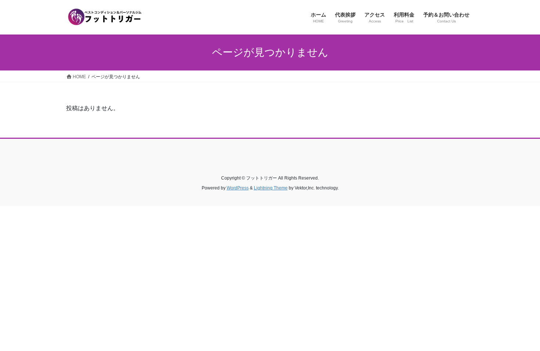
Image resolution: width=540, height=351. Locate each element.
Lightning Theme (271, 188)
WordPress (238, 188)
